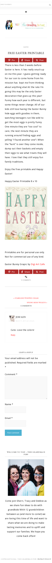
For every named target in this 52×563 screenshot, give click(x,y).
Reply (13, 335)
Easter (26, 47)
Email (9, 418)
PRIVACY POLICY (44, 559)
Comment (11, 374)
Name (9, 404)
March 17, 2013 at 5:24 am (25, 321)
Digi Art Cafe (38, 264)
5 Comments (26, 280)
